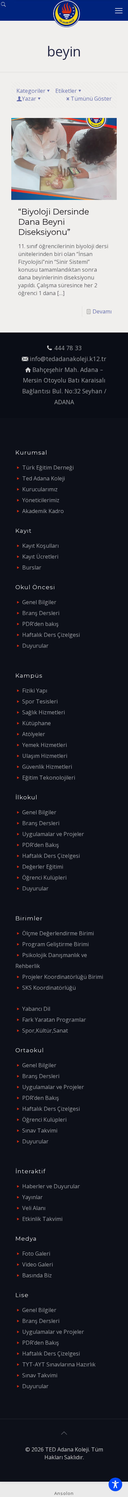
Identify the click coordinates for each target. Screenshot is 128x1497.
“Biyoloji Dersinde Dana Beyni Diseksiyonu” (53, 222)
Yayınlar (32, 1197)
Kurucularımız (40, 489)
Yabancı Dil (36, 1009)
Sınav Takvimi (39, 1130)
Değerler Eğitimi (42, 866)
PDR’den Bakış (40, 845)
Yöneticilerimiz (40, 500)
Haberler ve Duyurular (51, 1186)
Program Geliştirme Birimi (55, 944)
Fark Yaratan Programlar (54, 1019)
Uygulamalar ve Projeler (53, 834)
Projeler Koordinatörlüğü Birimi (62, 977)
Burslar (31, 567)
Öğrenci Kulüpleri (44, 877)
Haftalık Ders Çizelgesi (51, 635)
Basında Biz (37, 1275)
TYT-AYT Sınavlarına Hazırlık (59, 1364)
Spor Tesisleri (40, 701)
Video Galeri (37, 1264)
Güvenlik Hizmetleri (47, 766)
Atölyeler (33, 734)
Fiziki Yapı (34, 690)
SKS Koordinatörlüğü (49, 987)
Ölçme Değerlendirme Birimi (58, 933)
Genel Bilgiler (39, 602)
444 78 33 (68, 348)
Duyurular (35, 645)
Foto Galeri (36, 1253)
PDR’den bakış (40, 624)
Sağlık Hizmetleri (43, 712)
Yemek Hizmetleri (44, 745)
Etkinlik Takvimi (42, 1219)
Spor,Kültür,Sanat (45, 1030)
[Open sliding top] (7, 7)
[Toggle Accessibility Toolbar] (115, 1484)
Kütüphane (36, 723)
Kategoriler (30, 91)
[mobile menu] (119, 10)
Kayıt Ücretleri (40, 556)
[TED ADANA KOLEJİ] (66, 10)
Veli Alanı (33, 1208)
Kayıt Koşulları (40, 545)
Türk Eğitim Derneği (48, 467)
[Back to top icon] (64, 1433)
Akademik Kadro (43, 511)
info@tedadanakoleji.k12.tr (68, 359)
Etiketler (66, 91)
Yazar (29, 98)
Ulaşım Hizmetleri (44, 756)
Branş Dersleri (40, 613)
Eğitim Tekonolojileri (48, 777)
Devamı (102, 311)
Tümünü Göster (91, 98)
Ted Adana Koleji (43, 478)
